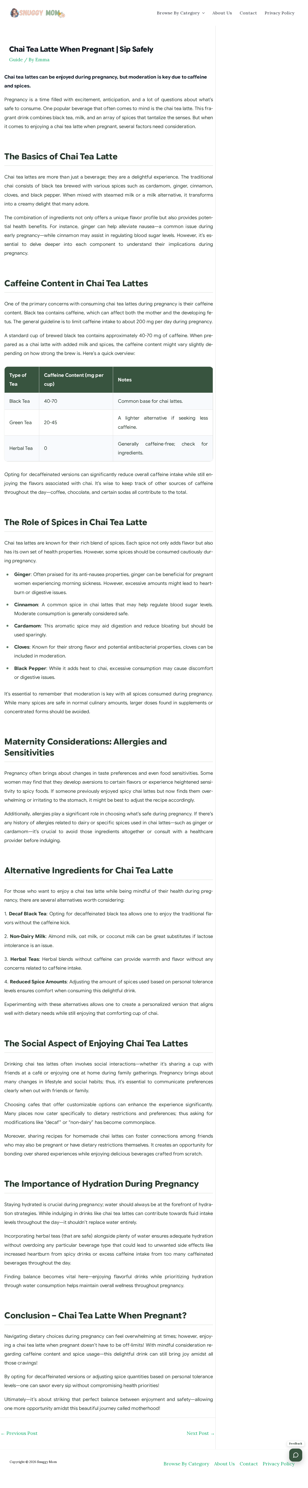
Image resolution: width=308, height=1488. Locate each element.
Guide (16, 59)
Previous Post (19, 1433)
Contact (248, 13)
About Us (222, 13)
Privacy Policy (280, 13)
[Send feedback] (295, 1455)
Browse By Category (178, 13)
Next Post (201, 1433)
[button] (202, 13)
